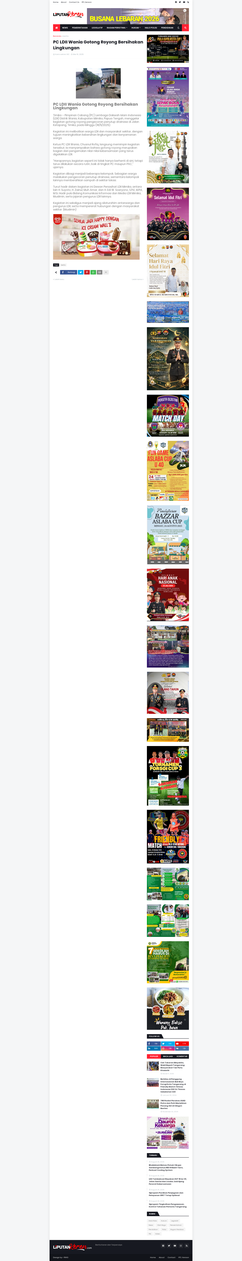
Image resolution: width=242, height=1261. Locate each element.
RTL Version (87, 2)
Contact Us (74, 2)
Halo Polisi (153, 1221)
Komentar (182, 1056)
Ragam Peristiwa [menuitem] (116, 27)
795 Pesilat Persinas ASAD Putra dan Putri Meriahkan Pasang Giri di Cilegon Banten (173, 1104)
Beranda (57, 36)
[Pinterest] (87, 272)
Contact (171, 1257)
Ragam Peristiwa (177, 1229)
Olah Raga (161, 1225)
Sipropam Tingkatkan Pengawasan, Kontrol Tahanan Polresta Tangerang (168, 1205)
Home (55, 2)
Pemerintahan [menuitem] (80, 27)
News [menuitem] (65, 27)
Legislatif (174, 1221)
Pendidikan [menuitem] (167, 27)
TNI (150, 1234)
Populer (154, 1056)
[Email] (99, 272)
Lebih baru (59, 279)
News (151, 1225)
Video (157, 1234)
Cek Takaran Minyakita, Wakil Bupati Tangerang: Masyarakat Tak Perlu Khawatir (172, 1066)
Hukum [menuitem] (135, 27)
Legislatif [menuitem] (97, 27)
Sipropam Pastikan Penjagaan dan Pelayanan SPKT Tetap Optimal (166, 1194)
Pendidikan (153, 1229)
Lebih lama (137, 279)
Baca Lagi (168, 1056)
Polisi (164, 1229)
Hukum (164, 1221)
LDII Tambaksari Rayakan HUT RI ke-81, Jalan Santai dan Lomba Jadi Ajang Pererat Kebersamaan (168, 1181)
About (64, 2)
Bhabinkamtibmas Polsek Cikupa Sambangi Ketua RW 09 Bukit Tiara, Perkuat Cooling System (166, 1167)
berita (65, 36)
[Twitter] (80, 272)
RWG (66, 1257)
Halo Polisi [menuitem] (151, 27)
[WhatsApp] (93, 272)
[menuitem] (56, 27)
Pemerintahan (176, 1225)
